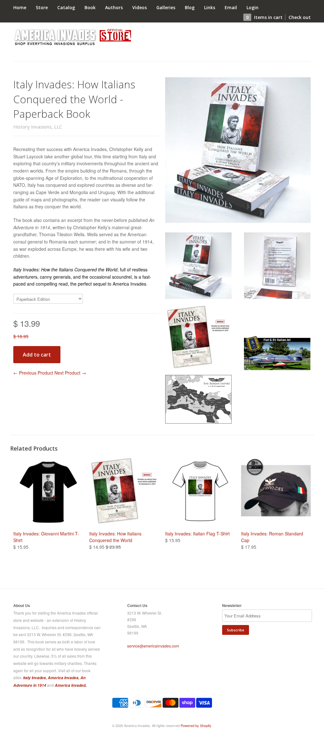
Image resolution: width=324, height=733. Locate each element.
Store (42, 7)
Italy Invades (34, 677)
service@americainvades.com (153, 645)
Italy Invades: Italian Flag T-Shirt (197, 533)
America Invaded (70, 685)
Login (252, 7)
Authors (114, 7)
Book (90, 7)
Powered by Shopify (196, 725)
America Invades (63, 677)
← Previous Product (33, 373)
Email (231, 7)
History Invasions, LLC (37, 126)
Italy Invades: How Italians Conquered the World (115, 536)
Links (209, 7)
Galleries (165, 7)
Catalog (66, 7)
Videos (139, 7)
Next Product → (70, 373)
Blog (190, 7)
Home (19, 7)
